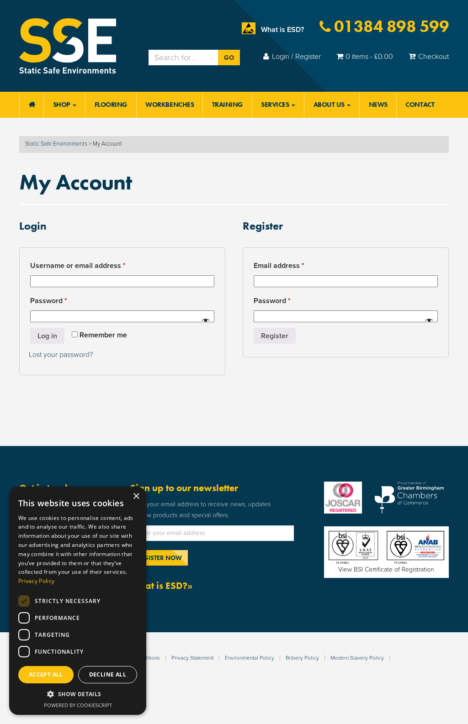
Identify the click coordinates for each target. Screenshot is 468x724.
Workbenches (169, 104)
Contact (419, 104)
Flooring (111, 104)
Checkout (433, 56)
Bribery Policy (302, 658)
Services (276, 104)
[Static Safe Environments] (67, 45)
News (378, 104)
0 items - (369, 56)
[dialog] (77, 601)
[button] (77, 694)
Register (274, 336)
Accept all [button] (46, 674)
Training (227, 104)
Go (229, 57)
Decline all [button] (107, 674)
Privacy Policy (36, 581)
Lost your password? (61, 354)
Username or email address (92, 265)
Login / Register (296, 56)
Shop (62, 104)
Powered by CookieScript (78, 705)
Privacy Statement (192, 658)
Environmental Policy (249, 658)
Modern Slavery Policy (357, 658)
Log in (47, 336)
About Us (330, 104)
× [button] (136, 496)
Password (63, 300)
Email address (294, 265)
